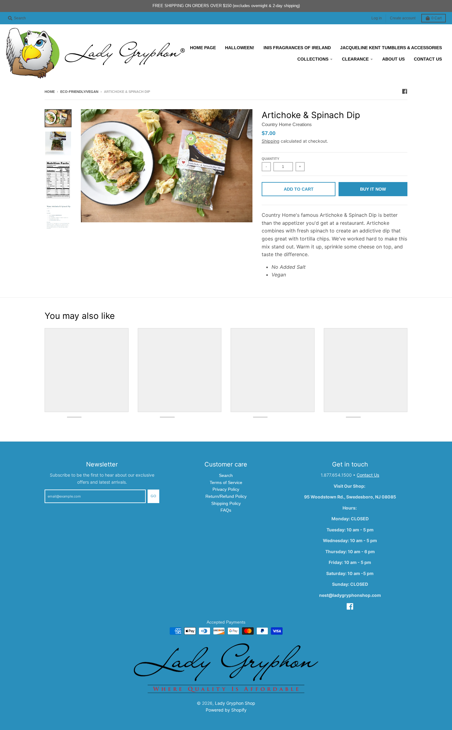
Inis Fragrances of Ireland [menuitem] (297, 47)
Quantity (270, 159)
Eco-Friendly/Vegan (79, 91)
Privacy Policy (225, 489)
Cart (436, 18)
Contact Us (368, 475)
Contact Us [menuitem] (428, 59)
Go (153, 496)
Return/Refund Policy (226, 496)
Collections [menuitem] (312, 59)
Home (50, 91)
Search (226, 475)
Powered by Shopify (226, 709)
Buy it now (373, 189)
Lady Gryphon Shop (235, 703)
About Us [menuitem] (393, 59)
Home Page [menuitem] (203, 47)
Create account (402, 18)
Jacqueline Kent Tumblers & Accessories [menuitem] (391, 47)
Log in (376, 18)
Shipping (271, 141)
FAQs (225, 510)
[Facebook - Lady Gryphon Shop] (404, 91)
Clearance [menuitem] (355, 59)
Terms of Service (226, 482)
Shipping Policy (226, 503)
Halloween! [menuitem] (239, 47)
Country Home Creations (287, 124)
